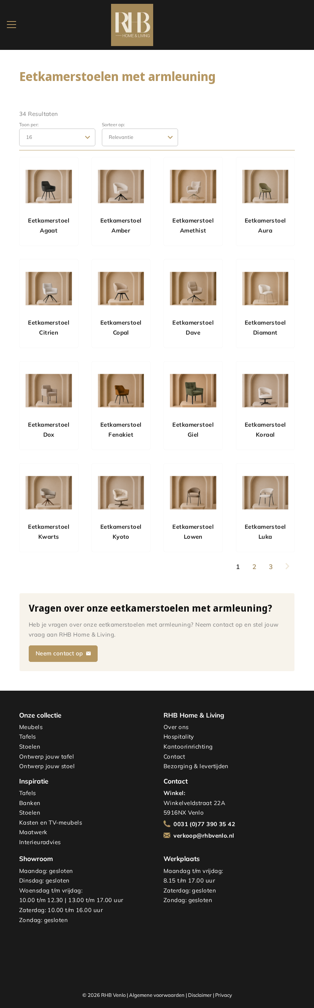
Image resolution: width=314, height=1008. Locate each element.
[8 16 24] (57, 137)
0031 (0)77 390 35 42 (204, 824)
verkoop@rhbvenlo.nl (203, 835)
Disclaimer (200, 995)
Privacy (223, 995)
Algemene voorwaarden (157, 995)
